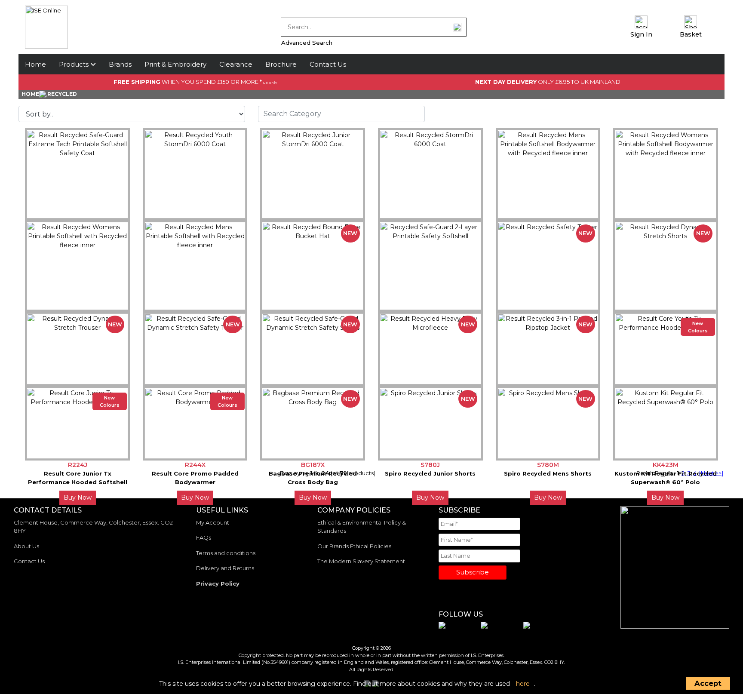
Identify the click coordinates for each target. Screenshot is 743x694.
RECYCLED (62, 94)
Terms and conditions (225, 553)
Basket (691, 34)
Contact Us (328, 64)
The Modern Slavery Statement (361, 561)
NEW (350, 233)
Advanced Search (306, 42)
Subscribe (472, 572)
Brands (120, 64)
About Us (26, 546)
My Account (212, 522)
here (523, 684)
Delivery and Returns (225, 568)
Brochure (281, 64)
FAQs (203, 537)
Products (74, 64)
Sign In (641, 34)
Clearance (235, 64)
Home (35, 64)
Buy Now (78, 497)
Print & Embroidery (175, 64)
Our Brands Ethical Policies (354, 546)
